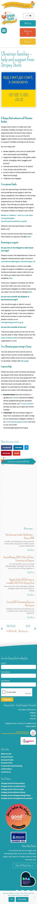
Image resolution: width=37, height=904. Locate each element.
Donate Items (7, 757)
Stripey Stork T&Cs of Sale (12, 789)
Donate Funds (7, 760)
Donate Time (6, 763)
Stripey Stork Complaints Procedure (16, 798)
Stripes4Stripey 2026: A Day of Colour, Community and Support (18, 559)
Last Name (5, 681)
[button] (4, 30)
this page (25, 361)
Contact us (6, 772)
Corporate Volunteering (11, 766)
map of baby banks (9, 338)
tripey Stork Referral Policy (13, 792)
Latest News (6, 769)
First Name (5, 672)
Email (3, 663)
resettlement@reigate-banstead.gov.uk (18, 261)
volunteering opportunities (17, 422)
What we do (6, 754)
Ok (11, 899)
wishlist (15, 397)
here (29, 236)
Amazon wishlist (26, 404)
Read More (30, 550)
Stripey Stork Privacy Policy (13, 783)
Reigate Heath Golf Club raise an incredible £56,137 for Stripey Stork (20, 581)
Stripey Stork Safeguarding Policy (16, 795)
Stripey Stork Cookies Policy (13, 786)
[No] (34, 897)
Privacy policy (22, 899)
